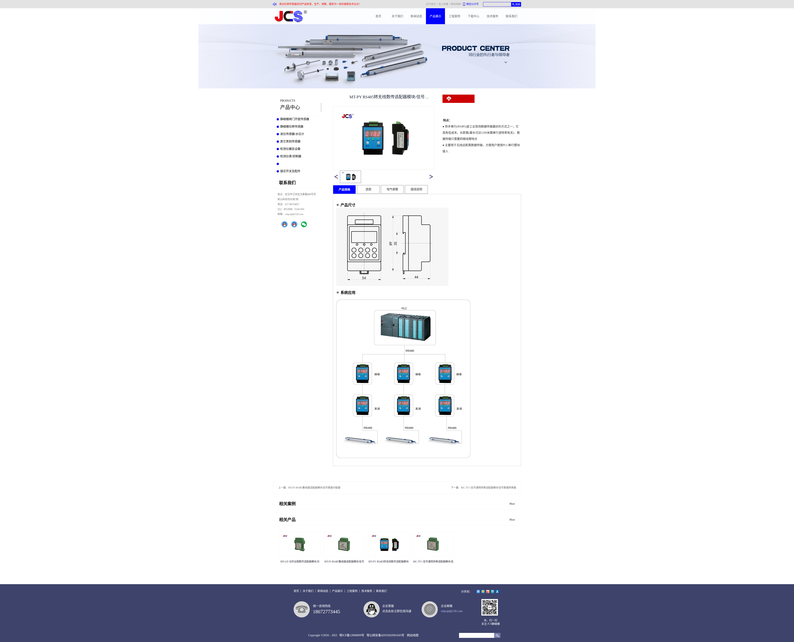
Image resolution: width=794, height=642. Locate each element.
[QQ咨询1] (294, 224)
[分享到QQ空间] (483, 591)
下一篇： (483, 487)
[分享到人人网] (497, 591)
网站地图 (412, 635)
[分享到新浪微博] (488, 591)
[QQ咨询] (284, 224)
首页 (378, 16)
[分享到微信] (304, 224)
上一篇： (309, 487)
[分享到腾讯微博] (492, 591)
